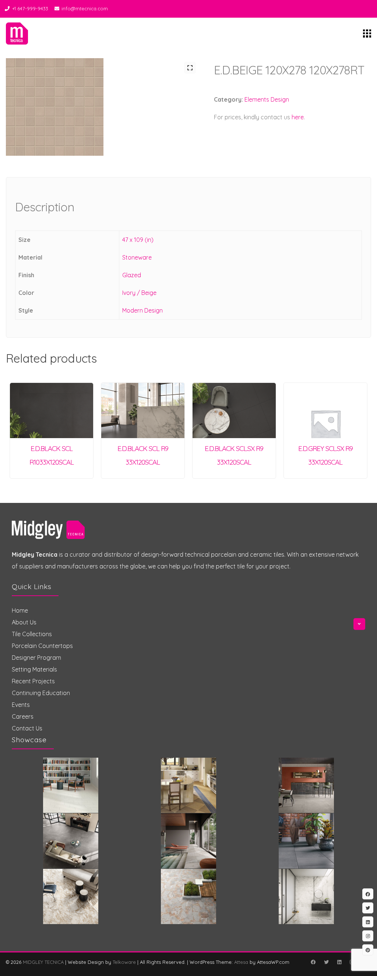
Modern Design (142, 310)
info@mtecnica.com (84, 8)
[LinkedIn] (339, 962)
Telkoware (124, 962)
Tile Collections (32, 634)
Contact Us (27, 728)
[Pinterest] (367, 949)
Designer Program (36, 657)
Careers (23, 716)
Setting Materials (34, 669)
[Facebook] (313, 962)
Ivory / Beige (139, 292)
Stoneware (137, 257)
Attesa (241, 962)
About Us (24, 622)
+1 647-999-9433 (30, 8)
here (298, 117)
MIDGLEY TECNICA (43, 962)
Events (21, 704)
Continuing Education (41, 693)
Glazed (131, 275)
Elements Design (266, 99)
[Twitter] (326, 962)
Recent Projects (33, 681)
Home (20, 610)
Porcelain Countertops (42, 645)
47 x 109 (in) (138, 239)
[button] (190, 68)
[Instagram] (367, 935)
